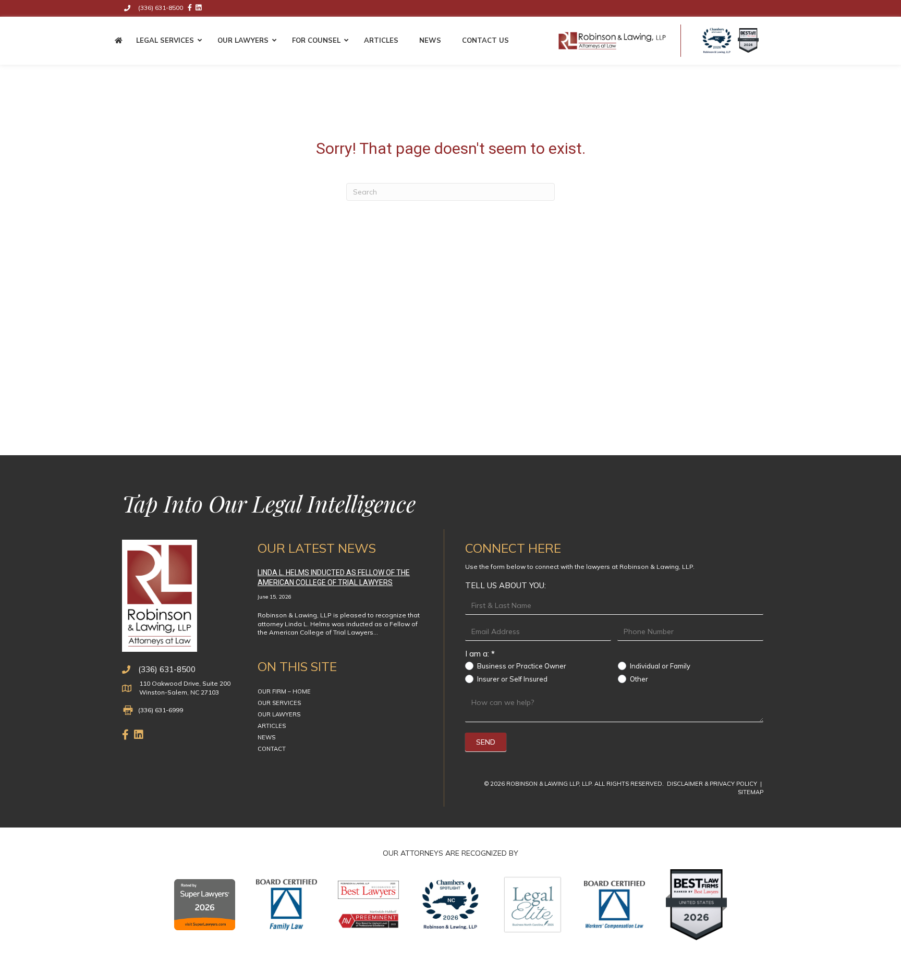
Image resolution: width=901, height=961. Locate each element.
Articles (272, 725)
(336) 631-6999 (160, 710)
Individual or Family (659, 666)
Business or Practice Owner (521, 666)
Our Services (279, 703)
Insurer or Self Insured (511, 679)
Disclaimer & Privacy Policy (713, 783)
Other (638, 679)
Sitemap (750, 792)
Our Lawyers (279, 714)
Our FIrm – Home (284, 691)
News (266, 737)
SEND (485, 742)
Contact (272, 748)
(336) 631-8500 (167, 669)
